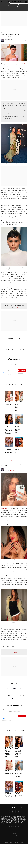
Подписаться (21, 370)
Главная (3, 461)
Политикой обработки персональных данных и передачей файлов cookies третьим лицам (14, 4)
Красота (14, 352)
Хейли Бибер (5, 508)
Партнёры (14, 828)
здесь (18, 6)
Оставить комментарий (14, 343)
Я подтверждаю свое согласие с (12, 373)
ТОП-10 (16, 307)
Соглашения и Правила (14, 826)
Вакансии (14, 835)
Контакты (15, 833)
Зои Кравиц (22, 64)
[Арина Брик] (2, 39)
